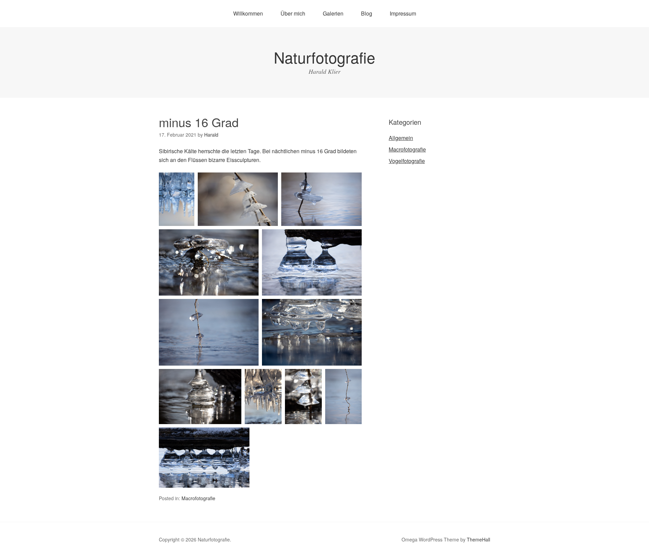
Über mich (293, 13)
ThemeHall (478, 539)
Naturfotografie (324, 57)
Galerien (333, 13)
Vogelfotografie (407, 161)
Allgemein (401, 138)
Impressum (403, 13)
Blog (366, 13)
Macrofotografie (198, 498)
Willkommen (248, 13)
